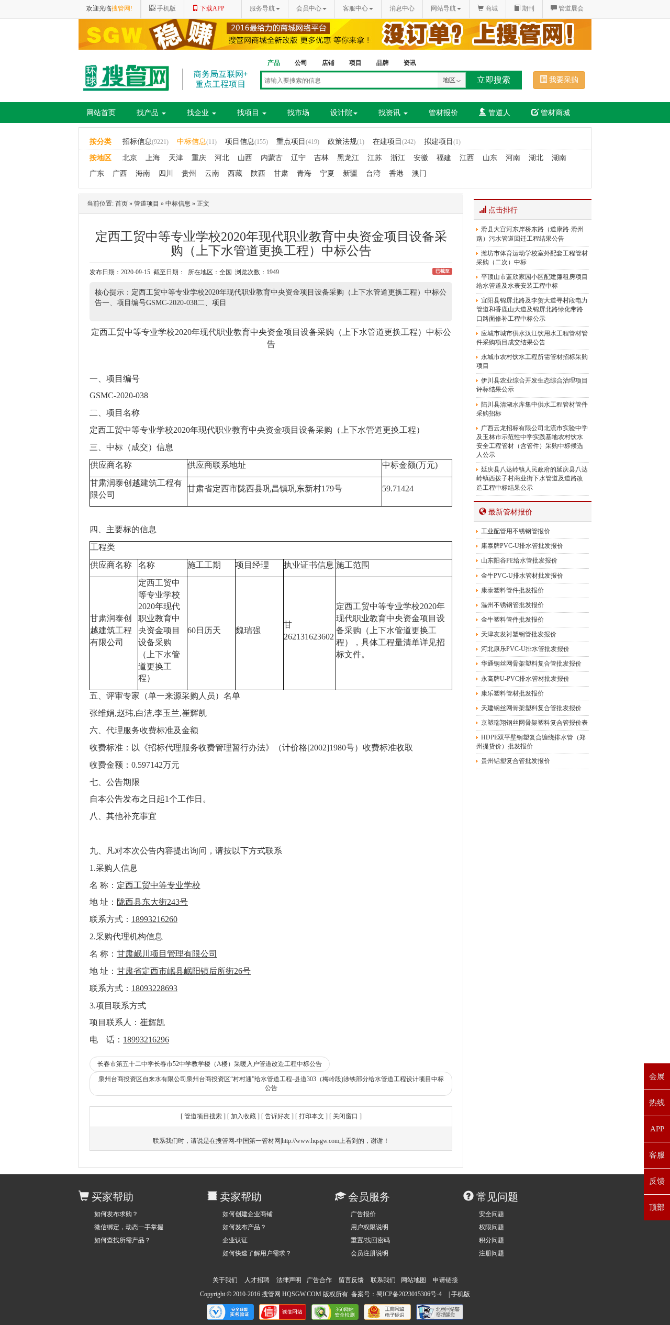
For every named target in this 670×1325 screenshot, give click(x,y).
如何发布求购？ (116, 1214)
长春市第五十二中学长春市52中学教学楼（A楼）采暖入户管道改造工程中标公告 (209, 1064)
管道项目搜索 (203, 1116)
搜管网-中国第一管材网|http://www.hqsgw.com (277, 1140)
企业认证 (235, 1240)
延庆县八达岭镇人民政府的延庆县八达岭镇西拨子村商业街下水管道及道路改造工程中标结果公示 (532, 478)
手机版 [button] (165, 8)
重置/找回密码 (370, 1240)
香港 (396, 173)
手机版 (460, 1294)
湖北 (536, 158)
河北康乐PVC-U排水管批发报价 (525, 649)
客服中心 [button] (355, 8)
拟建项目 (442, 141)
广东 (97, 173)
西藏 (235, 173)
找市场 (298, 113)
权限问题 (491, 1227)
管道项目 (146, 203)
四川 (166, 173)
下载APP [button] (211, 8)
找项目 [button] (249, 113)
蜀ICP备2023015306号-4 (409, 1294)
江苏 (374, 158)
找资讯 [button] (390, 113)
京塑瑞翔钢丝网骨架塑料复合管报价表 (534, 722)
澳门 (419, 173)
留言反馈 (351, 1280)
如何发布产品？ (244, 1227)
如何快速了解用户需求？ (257, 1253)
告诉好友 (277, 1116)
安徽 (421, 158)
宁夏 (327, 173)
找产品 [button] (149, 113)
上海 (153, 158)
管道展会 (570, 8)
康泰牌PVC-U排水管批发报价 (522, 545)
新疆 (350, 173)
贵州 (189, 173)
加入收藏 (243, 1116)
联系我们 (383, 1280)
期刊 (527, 8)
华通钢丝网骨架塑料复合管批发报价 (531, 663)
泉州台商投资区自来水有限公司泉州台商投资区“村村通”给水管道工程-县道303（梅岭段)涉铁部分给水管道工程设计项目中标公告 (271, 1083)
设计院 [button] (341, 113)
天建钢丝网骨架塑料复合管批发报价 (531, 708)
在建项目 (394, 141)
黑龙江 (348, 158)
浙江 (397, 158)
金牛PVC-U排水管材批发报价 (522, 575)
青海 (304, 173)
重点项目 (297, 141)
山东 (490, 158)
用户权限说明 (369, 1227)
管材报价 (443, 113)
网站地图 (413, 1280)
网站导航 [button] (443, 8)
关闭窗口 (345, 1116)
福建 (444, 158)
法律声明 (289, 1280)
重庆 (199, 158)
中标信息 (197, 141)
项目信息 (246, 141)
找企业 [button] (199, 113)
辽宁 (298, 158)
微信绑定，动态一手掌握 (128, 1227)
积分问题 (491, 1240)
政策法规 (346, 141)
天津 (176, 158)
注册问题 (491, 1253)
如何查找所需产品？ (122, 1240)
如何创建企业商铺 (247, 1214)
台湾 (373, 173)
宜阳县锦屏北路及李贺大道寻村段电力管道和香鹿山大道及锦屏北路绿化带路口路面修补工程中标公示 (532, 309)
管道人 (498, 113)
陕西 (258, 173)
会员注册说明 (369, 1253)
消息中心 (402, 8)
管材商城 (554, 113)
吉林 (321, 158)
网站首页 (101, 113)
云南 (212, 173)
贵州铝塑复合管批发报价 (515, 761)
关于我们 (225, 1280)
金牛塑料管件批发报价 (512, 619)
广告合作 (319, 1280)
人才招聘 (257, 1280)
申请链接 (445, 1280)
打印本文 (311, 1116)
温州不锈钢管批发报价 (512, 605)
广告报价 (363, 1214)
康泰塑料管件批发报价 (512, 590)
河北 (222, 158)
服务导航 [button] (262, 8)
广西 (120, 173)
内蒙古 (272, 158)
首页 (121, 203)
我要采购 (562, 80)
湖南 (559, 158)
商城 (491, 8)
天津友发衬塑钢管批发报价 (518, 634)
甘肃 (281, 173)
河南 (513, 158)
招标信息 (145, 141)
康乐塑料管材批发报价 (512, 693)
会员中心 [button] (308, 8)
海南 (143, 173)
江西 (467, 158)
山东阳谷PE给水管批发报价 (519, 560)
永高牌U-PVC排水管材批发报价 (525, 678)
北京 (129, 158)
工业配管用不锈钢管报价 (515, 531)
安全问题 (491, 1214)
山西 (245, 158)
